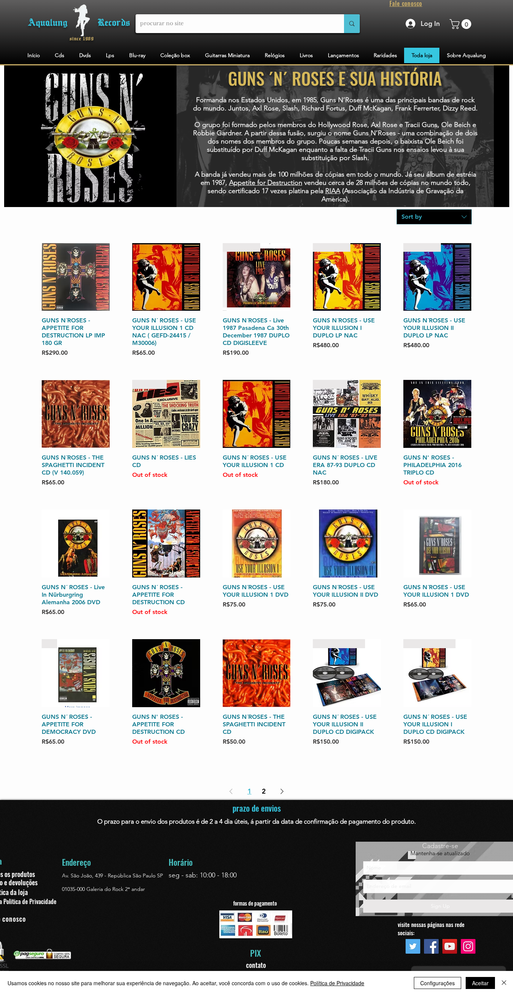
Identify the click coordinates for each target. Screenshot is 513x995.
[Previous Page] (230, 791)
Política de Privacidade (337, 983)
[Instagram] (468, 946)
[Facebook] (431, 946)
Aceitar (480, 983)
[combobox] (434, 216)
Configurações (437, 983)
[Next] (482, 136)
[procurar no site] (352, 23)
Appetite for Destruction (265, 182)
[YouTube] (449, 946)
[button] (462, 24)
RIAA (332, 191)
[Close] (503, 983)
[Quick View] (76, 277)
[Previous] (188, 136)
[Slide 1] (335, 197)
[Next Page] (282, 791)
